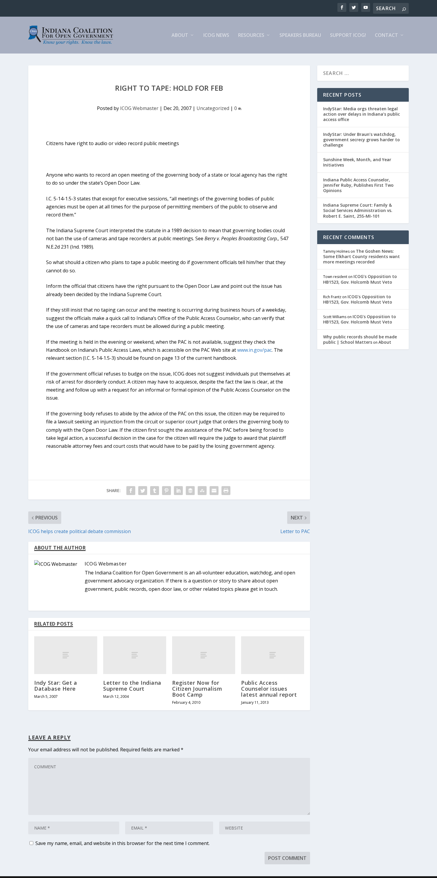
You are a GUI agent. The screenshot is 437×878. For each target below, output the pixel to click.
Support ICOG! (348, 35)
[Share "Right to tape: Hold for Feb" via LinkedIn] (178, 491)
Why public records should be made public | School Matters (360, 339)
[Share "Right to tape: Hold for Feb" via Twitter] (143, 491)
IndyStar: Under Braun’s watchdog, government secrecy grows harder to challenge (361, 139)
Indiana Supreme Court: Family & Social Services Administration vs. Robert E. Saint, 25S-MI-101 (357, 210)
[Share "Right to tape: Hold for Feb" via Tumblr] (155, 491)
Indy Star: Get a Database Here (55, 685)
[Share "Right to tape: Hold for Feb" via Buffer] (190, 491)
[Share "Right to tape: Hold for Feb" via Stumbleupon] (202, 491)
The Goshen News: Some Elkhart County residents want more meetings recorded (361, 256)
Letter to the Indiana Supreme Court (132, 685)
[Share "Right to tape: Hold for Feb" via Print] (226, 491)
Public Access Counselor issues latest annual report (269, 688)
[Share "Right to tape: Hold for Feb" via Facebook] (131, 491)
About (180, 35)
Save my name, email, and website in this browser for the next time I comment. (122, 843)
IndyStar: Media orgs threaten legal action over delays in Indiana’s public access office (361, 114)
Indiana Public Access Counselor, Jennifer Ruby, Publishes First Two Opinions (358, 185)
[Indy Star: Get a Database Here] (65, 655)
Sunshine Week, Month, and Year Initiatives (357, 162)
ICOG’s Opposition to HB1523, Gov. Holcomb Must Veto (360, 279)
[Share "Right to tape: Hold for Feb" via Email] (214, 491)
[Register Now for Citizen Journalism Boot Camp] (203, 655)
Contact (386, 35)
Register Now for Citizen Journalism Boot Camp (197, 688)
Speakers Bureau (300, 35)
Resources (251, 35)
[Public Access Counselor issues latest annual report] (272, 655)
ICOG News (216, 35)
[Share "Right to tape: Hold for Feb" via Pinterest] (166, 491)
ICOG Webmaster (139, 108)
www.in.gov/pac (254, 350)
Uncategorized (213, 108)
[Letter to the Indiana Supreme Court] (134, 655)
